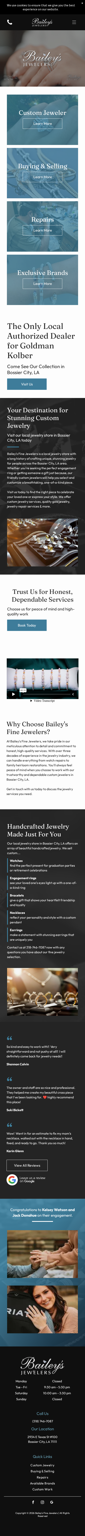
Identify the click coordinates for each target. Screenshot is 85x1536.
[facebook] (33, 1503)
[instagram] (42, 1503)
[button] (74, 22)
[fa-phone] (10, 24)
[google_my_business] (51, 1503)
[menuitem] (42, 1465)
